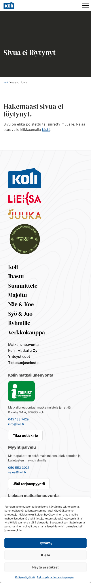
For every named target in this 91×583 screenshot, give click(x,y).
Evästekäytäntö (25, 577)
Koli (6, 82)
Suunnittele (22, 286)
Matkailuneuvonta (23, 344)
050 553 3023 (19, 467)
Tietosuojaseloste (23, 362)
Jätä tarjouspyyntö (29, 484)
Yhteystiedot (19, 356)
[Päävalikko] (85, 5)
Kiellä (45, 555)
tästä (46, 129)
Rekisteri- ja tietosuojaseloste (55, 577)
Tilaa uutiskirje (25, 435)
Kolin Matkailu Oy (22, 350)
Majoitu (17, 295)
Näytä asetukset (45, 567)
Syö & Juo (20, 314)
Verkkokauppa (26, 332)
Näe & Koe (21, 304)
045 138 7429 (18, 419)
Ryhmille (19, 323)
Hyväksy (46, 543)
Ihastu (16, 276)
